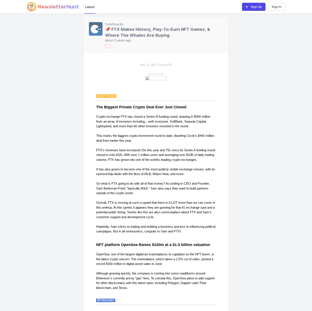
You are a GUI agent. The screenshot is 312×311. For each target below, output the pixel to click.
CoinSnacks (114, 24)
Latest (90, 7)
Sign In (276, 6)
